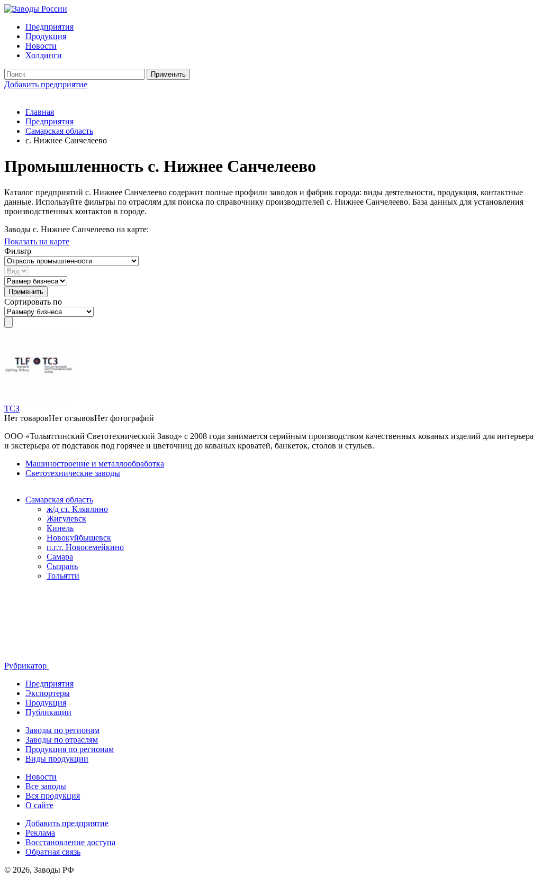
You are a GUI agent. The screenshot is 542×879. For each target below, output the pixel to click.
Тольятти (63, 575)
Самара (60, 556)
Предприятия (49, 26)
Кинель (60, 528)
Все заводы (45, 786)
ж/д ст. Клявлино (77, 509)
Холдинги (43, 55)
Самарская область (59, 130)
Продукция (45, 36)
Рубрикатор (26, 665)
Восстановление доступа (70, 842)
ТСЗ (12, 408)
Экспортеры (47, 693)
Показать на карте (36, 241)
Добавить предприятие (45, 84)
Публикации (48, 712)
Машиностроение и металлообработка (94, 463)
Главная (39, 111)
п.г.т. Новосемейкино (85, 547)
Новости (41, 45)
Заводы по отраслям (61, 739)
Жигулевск (66, 518)
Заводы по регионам (62, 730)
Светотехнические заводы (72, 473)
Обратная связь (52, 851)
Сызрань (62, 566)
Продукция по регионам (69, 749)
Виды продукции (56, 758)
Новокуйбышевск (79, 537)
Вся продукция (52, 795)
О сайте (39, 805)
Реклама (40, 832)
